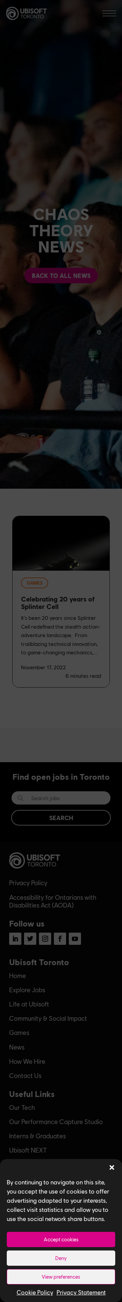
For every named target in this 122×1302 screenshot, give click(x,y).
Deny (61, 1258)
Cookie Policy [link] (35, 1292)
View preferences (61, 1277)
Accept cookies (61, 1239)
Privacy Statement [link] (81, 1292)
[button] (111, 1167)
